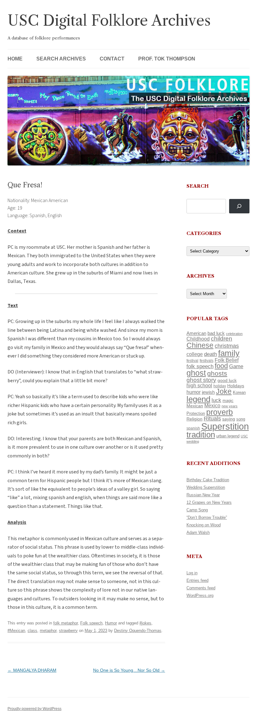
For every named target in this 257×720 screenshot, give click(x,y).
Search (197, 186)
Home (15, 58)
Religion (194, 418)
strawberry (68, 630)
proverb (219, 412)
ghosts (217, 373)
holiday (219, 386)
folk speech (199, 366)
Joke (224, 391)
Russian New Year (203, 495)
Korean (239, 392)
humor (193, 392)
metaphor (48, 630)
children (221, 338)
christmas (227, 345)
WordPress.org (199, 595)
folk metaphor (65, 623)
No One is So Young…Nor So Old (129, 670)
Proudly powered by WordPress (34, 709)
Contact (112, 58)
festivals (206, 360)
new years (230, 406)
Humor (111, 623)
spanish (193, 428)
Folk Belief (227, 360)
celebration (234, 334)
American (196, 333)
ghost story (201, 380)
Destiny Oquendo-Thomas (137, 630)
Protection (195, 413)
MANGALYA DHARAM (32, 670)
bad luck (216, 333)
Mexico (212, 405)
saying (228, 418)
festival (192, 361)
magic (228, 400)
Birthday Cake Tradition (207, 479)
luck (216, 400)
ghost (196, 373)
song (240, 419)
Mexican (194, 405)
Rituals (212, 418)
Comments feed (200, 588)
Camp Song (197, 510)
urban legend (227, 436)
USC (244, 436)
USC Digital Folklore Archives (109, 20)
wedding (192, 441)
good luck (227, 380)
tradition (200, 434)
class (32, 630)
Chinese (199, 345)
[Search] (239, 206)
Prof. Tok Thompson (166, 58)
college (194, 354)
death (210, 354)
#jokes (145, 623)
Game (236, 366)
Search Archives (61, 58)
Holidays (235, 385)
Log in (191, 573)
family (228, 353)
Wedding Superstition (205, 487)
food (221, 366)
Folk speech (91, 623)
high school (199, 385)
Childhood (198, 339)
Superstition (225, 426)
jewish (208, 392)
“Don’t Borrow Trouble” (206, 517)
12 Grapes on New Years (209, 502)
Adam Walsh (198, 532)
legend (198, 399)
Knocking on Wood (203, 525)
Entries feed (197, 580)
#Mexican (16, 630)
